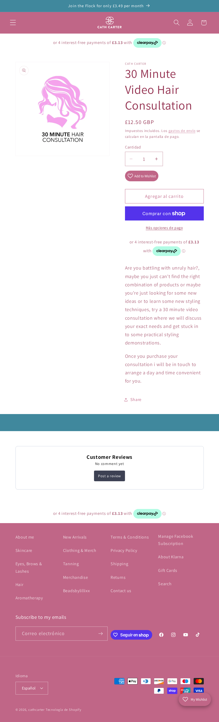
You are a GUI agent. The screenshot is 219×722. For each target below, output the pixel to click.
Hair (19, 584)
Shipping (119, 564)
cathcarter (36, 709)
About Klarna (170, 557)
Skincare (24, 550)
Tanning (71, 564)
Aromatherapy (29, 598)
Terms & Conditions (130, 537)
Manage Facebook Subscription (175, 540)
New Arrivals (75, 537)
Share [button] (136, 399)
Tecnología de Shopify (63, 709)
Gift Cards (167, 570)
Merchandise (75, 577)
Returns (118, 577)
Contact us (121, 590)
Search (164, 584)
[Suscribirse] (100, 634)
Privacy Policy (124, 550)
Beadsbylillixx (76, 590)
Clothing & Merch (79, 550)
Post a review (109, 476)
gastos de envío (182, 130)
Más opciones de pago (164, 227)
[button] (13, 23)
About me (24, 537)
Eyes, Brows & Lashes (28, 567)
